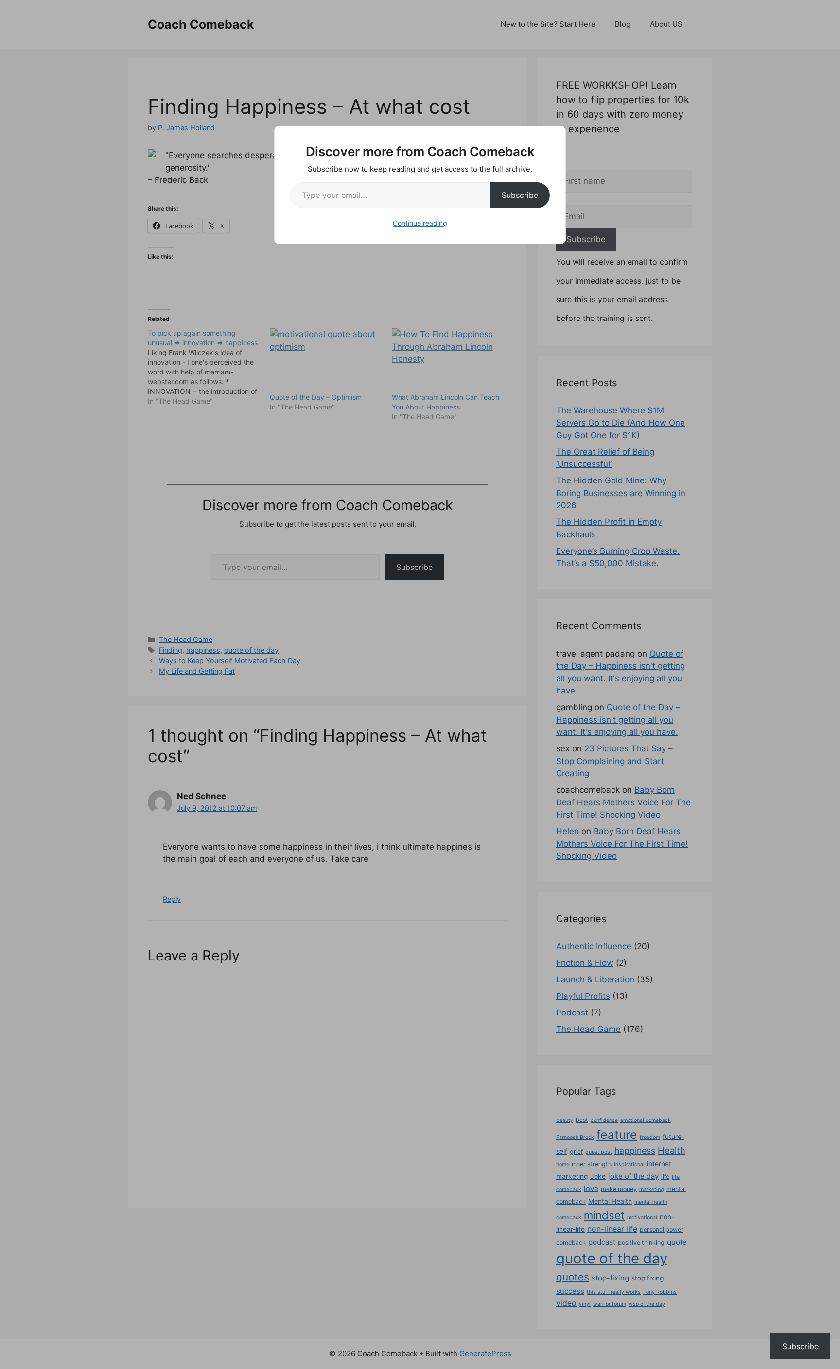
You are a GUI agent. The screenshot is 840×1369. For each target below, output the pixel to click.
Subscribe (520, 195)
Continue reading (420, 223)
